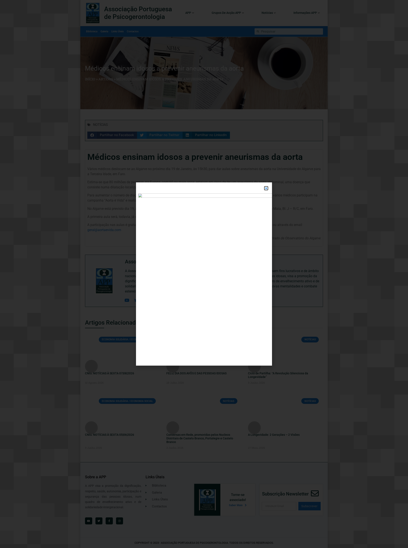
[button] (266, 188)
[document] (204, 274)
